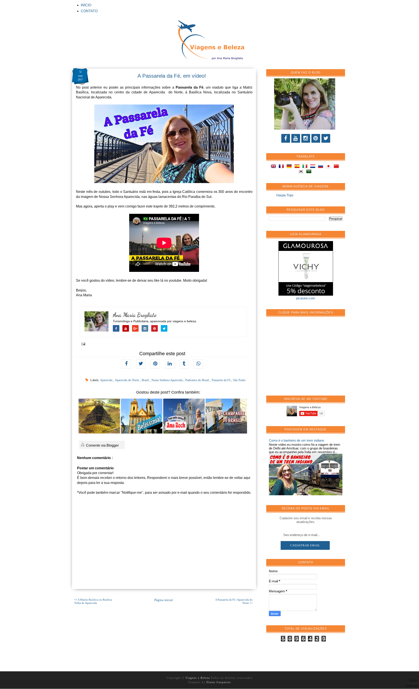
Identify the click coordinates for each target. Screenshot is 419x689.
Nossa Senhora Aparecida (167, 380)
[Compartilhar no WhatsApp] (198, 363)
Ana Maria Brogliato (135, 315)
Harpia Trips (285, 195)
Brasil (146, 380)
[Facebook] (285, 138)
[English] (274, 167)
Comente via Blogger (102, 445)
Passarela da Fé (221, 380)
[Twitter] (325, 138)
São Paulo (239, 380)
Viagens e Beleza (198, 677)
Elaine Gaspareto (218, 682)
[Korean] (301, 172)
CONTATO (89, 11)
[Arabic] (309, 172)
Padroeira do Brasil (197, 380)
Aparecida (106, 380)
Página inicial (163, 600)
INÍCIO (86, 5)
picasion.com (305, 298)
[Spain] (297, 167)
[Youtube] (295, 138)
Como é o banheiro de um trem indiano (296, 440)
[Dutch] (313, 167)
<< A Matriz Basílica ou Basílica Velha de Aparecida (93, 601)
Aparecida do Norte (127, 380)
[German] (290, 167)
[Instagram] (305, 138)
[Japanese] (329, 167)
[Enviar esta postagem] (82, 343)
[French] (282, 167)
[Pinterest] (315, 138)
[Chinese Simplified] (337, 167)
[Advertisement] (301, 358)
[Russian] (321, 167)
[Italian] (305, 167)
